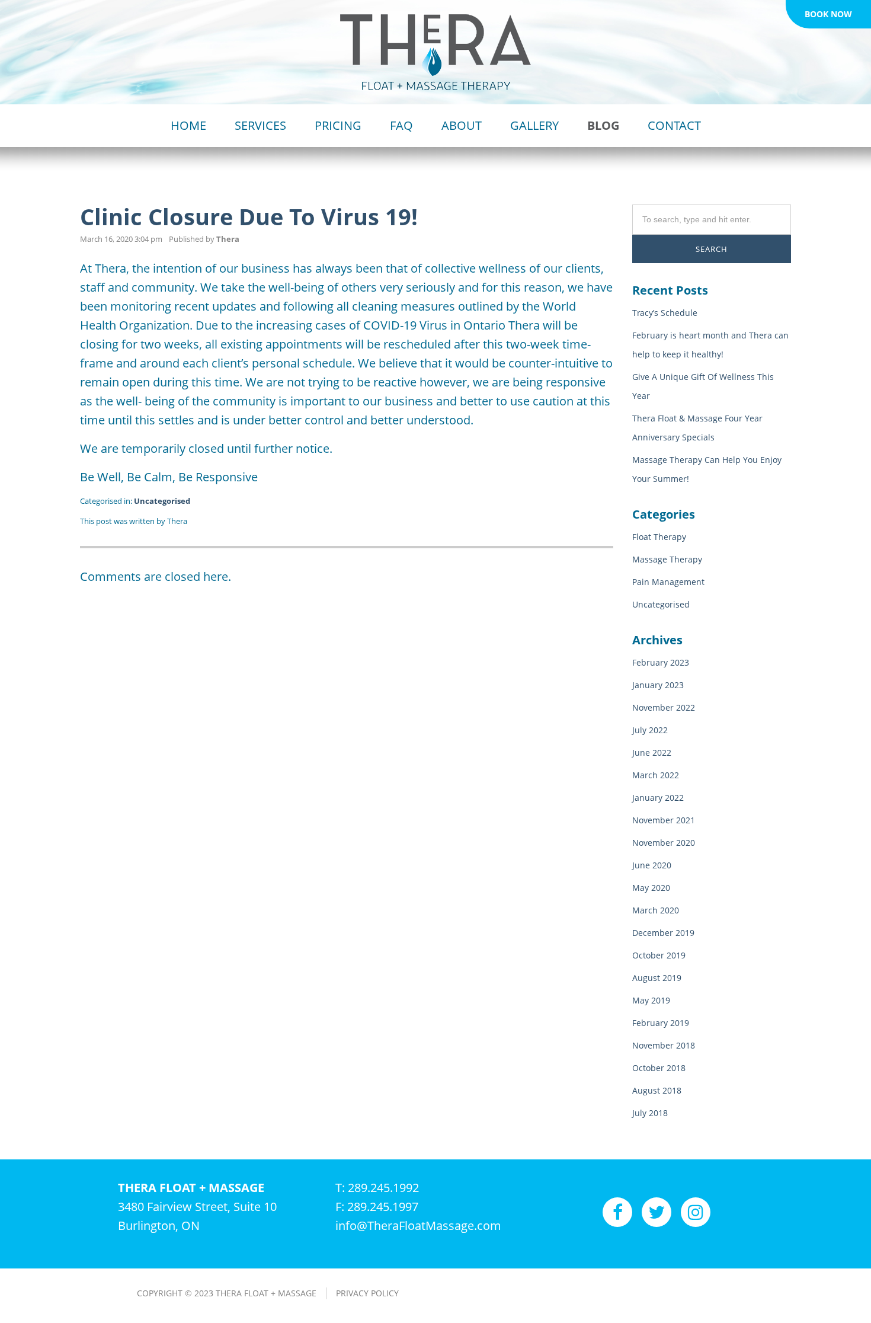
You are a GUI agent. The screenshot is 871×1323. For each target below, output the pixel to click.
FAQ (401, 125)
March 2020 (655, 910)
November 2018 (663, 1045)
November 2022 (663, 707)
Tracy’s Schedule (664, 312)
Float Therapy (659, 536)
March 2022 (655, 775)
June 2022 (651, 752)
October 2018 (659, 1067)
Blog (603, 125)
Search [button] (712, 249)
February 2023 (660, 662)
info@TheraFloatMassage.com (418, 1225)
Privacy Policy (367, 1293)
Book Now (828, 14)
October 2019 (659, 955)
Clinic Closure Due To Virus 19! (249, 216)
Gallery (534, 125)
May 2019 (651, 1000)
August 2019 (656, 977)
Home (188, 125)
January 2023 (658, 685)
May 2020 (651, 887)
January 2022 (658, 797)
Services (260, 125)
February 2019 (660, 1022)
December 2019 (663, 932)
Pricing (338, 125)
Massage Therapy (667, 559)
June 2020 (651, 865)
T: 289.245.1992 (377, 1188)
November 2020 (663, 842)
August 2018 (656, 1090)
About (461, 125)
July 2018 (650, 1113)
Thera (227, 239)
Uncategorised (162, 501)
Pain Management (668, 581)
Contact (674, 125)
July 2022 (650, 730)
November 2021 (663, 820)
